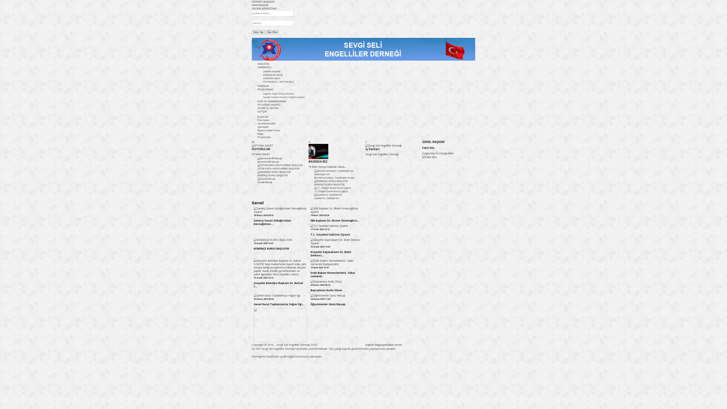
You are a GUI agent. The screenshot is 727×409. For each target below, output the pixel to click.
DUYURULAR (261, 149)
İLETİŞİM (262, 111)
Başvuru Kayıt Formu (268, 130)
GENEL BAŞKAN (433, 142)
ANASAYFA (263, 64)
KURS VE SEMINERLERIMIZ (271, 101)
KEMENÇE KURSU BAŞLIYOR (272, 175)
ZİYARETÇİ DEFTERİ (268, 108)
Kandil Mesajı (264, 182)
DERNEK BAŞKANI (271, 71)
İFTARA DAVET (261, 154)
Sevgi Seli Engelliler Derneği (382, 154)
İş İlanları (372, 149)
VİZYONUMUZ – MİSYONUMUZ (278, 81)
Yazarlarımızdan (266, 123)
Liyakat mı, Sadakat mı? (326, 198)
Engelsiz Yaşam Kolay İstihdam (278, 93)
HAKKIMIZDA (260, 5)
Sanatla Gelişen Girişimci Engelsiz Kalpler (284, 97)
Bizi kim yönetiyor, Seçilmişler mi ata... (335, 177)
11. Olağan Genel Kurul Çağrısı (331, 191)
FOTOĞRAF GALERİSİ (268, 104)
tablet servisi (394, 345)
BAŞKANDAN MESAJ (272, 74)
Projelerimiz (264, 137)
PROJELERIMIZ (265, 89)
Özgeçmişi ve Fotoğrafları (438, 153)
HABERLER (263, 86)
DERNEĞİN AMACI (271, 78)
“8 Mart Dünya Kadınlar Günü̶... (327, 167)
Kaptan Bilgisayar (376, 345)
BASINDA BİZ (318, 161)
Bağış (260, 133)
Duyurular (263, 116)
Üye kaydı (262, 127)
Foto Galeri (263, 120)
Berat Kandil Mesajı (268, 161)
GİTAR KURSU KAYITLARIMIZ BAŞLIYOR (278, 168)
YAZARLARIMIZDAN (264, 8)
